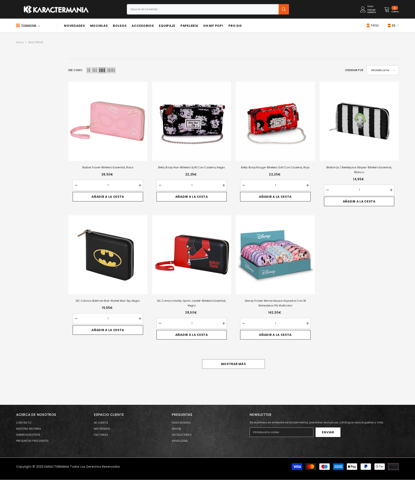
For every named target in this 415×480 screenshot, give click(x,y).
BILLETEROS (36, 42)
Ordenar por (354, 70)
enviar (328, 432)
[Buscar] (208, 9)
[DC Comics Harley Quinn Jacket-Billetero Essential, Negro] (191, 254)
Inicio (20, 42)
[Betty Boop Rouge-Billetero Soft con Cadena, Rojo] (275, 121)
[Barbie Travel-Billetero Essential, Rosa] (107, 121)
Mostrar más (233, 364)
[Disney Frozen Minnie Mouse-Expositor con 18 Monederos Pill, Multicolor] (275, 254)
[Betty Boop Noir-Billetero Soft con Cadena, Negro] (191, 121)
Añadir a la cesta (107, 197)
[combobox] (203, 9)
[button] (89, 70)
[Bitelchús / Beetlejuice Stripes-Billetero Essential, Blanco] (359, 121)
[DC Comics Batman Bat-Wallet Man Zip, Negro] (107, 254)
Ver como (75, 70)
